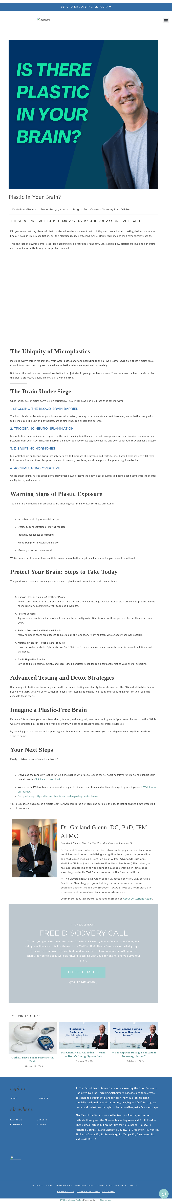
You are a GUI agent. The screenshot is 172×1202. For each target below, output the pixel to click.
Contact (43, 1098)
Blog (76, 209)
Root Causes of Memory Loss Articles (107, 209)
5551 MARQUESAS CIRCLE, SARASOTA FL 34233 (93, 1185)
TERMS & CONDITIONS (88, 1192)
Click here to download (47, 779)
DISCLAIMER (108, 1192)
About (14, 1098)
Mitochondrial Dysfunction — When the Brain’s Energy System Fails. (83, 1054)
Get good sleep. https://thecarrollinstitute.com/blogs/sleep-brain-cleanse (58, 796)
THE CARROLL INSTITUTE (54, 1185)
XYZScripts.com (104, 1200)
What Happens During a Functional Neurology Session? (134, 1054)
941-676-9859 (132, 1185)
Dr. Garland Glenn (23, 209)
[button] (166, 20)
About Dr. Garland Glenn (137, 898)
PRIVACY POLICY (65, 1192)
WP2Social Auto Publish (71, 1200)
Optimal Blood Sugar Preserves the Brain (32, 1059)
